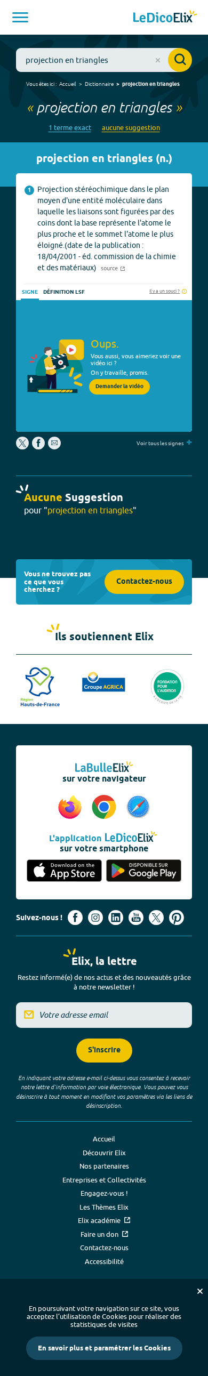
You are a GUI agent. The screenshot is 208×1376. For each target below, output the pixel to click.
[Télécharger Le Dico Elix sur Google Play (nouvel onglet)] (143, 871)
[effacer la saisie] (158, 60)
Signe (30, 292)
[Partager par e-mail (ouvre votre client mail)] (54, 446)
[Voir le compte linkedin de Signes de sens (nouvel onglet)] (115, 917)
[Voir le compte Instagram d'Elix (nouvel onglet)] (95, 917)
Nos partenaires (104, 1166)
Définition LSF (64, 292)
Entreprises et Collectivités (104, 1180)
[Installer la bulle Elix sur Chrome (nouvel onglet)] (106, 807)
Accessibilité (104, 1261)
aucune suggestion (131, 128)
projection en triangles (151, 84)
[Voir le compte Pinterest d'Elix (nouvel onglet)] (176, 917)
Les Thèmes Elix (104, 1207)
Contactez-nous (144, 582)
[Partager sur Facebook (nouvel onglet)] (38, 446)
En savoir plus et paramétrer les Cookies (104, 1348)
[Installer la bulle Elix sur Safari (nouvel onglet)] (138, 807)
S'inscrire (104, 1050)
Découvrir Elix (104, 1152)
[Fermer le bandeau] (200, 1291)
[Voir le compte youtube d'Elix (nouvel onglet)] (136, 917)
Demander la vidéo (119, 386)
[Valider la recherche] (180, 60)
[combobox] (104, 60)
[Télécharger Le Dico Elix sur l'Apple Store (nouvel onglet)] (64, 871)
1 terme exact (70, 128)
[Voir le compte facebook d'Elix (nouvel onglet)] (75, 917)
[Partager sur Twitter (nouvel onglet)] (23, 446)
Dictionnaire (99, 84)
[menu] (20, 17)
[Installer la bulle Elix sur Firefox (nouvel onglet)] (71, 807)
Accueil (67, 84)
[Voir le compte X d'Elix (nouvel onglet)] (156, 917)
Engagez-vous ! (104, 1193)
